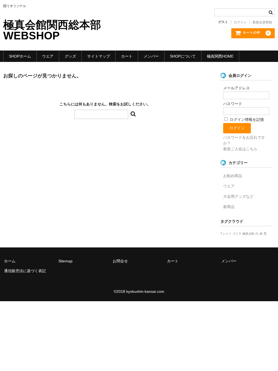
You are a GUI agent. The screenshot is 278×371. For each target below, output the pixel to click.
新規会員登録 (262, 22)
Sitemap (65, 261)
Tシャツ (225, 233)
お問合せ (120, 261)
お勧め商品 (232, 176)
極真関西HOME (220, 56)
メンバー (151, 56)
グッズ (70, 56)
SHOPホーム (20, 56)
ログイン (240, 22)
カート (126, 56)
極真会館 (248, 233)
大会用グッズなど (238, 196)
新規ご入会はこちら (240, 149)
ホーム (9, 261)
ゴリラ (236, 233)
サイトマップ (98, 56)
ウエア (47, 56)
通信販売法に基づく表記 (25, 271)
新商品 (229, 207)
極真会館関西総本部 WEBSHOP (57, 30)
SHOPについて (183, 56)
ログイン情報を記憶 (246, 119)
